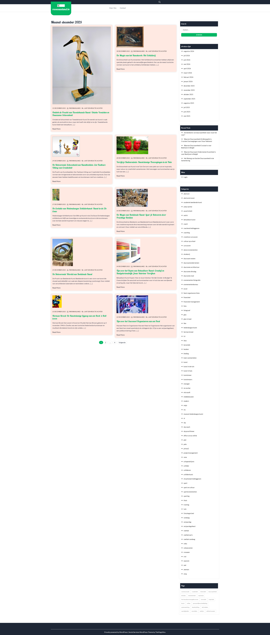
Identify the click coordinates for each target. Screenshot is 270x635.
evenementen (192, 595)
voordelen (194, 611)
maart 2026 (188, 73)
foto (185, 306)
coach (186, 224)
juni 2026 (187, 60)
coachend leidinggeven (191, 228)
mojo (185, 405)
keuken (186, 349)
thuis (185, 500)
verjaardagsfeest (190, 526)
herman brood (188, 332)
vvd (185, 556)
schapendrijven (189, 461)
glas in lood (187, 319)
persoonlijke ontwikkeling (200, 603)
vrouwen (187, 552)
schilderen (187, 470)
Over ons (112, 8)
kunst (186, 362)
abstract (187, 194)
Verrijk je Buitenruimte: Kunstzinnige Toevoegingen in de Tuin (144, 162)
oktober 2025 (188, 94)
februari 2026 (188, 77)
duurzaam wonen (189, 258)
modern (186, 401)
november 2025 (189, 90)
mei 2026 (187, 64)
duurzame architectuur (191, 267)
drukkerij (187, 254)
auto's (186, 215)
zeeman (186, 569)
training (186, 505)
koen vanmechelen (190, 358)
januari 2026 (188, 81)
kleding (186, 353)
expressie (201, 595)
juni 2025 (187, 112)
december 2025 (189, 86)
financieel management (192, 302)
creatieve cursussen (191, 237)
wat (185, 565)
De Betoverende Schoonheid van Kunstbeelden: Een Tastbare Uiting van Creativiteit (79, 166)
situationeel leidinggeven (192, 479)
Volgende (122, 342)
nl (184, 418)
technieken (205, 607)
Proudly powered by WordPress (116, 632)
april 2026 (187, 68)
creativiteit (195, 591)
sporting (186, 496)
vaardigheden (185, 611)
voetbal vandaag (189, 539)
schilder (186, 466)
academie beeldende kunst (193, 202)
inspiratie (211, 599)
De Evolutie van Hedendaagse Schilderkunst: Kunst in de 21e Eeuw (79, 210)
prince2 (186, 448)
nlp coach (187, 427)
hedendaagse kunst (190, 328)
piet (185, 440)
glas (185, 315)
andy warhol (188, 207)
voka (185, 544)
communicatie (185, 591)
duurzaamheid (213, 591)
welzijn (202, 611)
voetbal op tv (188, 535)
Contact (123, 8)
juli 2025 (187, 107)
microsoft (187, 392)
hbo (185, 323)
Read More (56, 129)
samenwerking (185, 607)
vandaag (187, 518)
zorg (185, 574)
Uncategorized (189, 513)
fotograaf (187, 310)
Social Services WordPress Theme (141, 632)
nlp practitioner (189, 431)
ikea (185, 341)
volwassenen (188, 548)
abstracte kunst (189, 198)
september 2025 (189, 99)
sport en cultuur (189, 487)
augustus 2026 (189, 51)
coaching (187, 233)
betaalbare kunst (189, 220)
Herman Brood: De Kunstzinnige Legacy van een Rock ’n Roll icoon (79, 317)
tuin (185, 509)
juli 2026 (187, 55)
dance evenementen (191, 250)
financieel (187, 297)
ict (184, 336)
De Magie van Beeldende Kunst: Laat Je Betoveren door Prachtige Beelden (141, 216)
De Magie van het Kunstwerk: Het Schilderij (136, 55)
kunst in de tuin (189, 366)
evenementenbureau (191, 284)
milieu (188, 603)
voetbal (186, 531)
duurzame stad (189, 276)
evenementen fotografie (192, 280)
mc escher (187, 388)
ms (185, 410)
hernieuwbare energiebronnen (189, 599)
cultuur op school (189, 241)
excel (185, 289)
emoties (183, 595)
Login (185, 177)
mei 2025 (187, 116)
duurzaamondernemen (191, 263)
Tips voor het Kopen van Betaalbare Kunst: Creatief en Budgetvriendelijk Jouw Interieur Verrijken (140, 272)
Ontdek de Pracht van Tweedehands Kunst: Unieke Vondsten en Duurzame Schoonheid (80, 114)
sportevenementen (190, 492)
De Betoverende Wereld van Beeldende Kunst (72, 274)
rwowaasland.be (61, 9)
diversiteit (203, 591)
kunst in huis (188, 371)
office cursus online (190, 436)
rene (185, 457)
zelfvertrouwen (210, 611)
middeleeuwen (189, 397)
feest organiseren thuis (192, 293)
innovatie (203, 599)
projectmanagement (191, 453)
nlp (185, 423)
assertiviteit (188, 211)
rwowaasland (74, 108)
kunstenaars (188, 379)
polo (185, 444)
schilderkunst (188, 474)
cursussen (187, 245)
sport (185, 483)
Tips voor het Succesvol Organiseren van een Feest (138, 321)
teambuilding (195, 607)
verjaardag (187, 522)
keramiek (187, 345)
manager (187, 384)
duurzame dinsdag (190, 271)
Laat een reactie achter (93, 108)
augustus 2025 (189, 103)
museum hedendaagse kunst (193, 414)
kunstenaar (188, 375)
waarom (186, 561)
